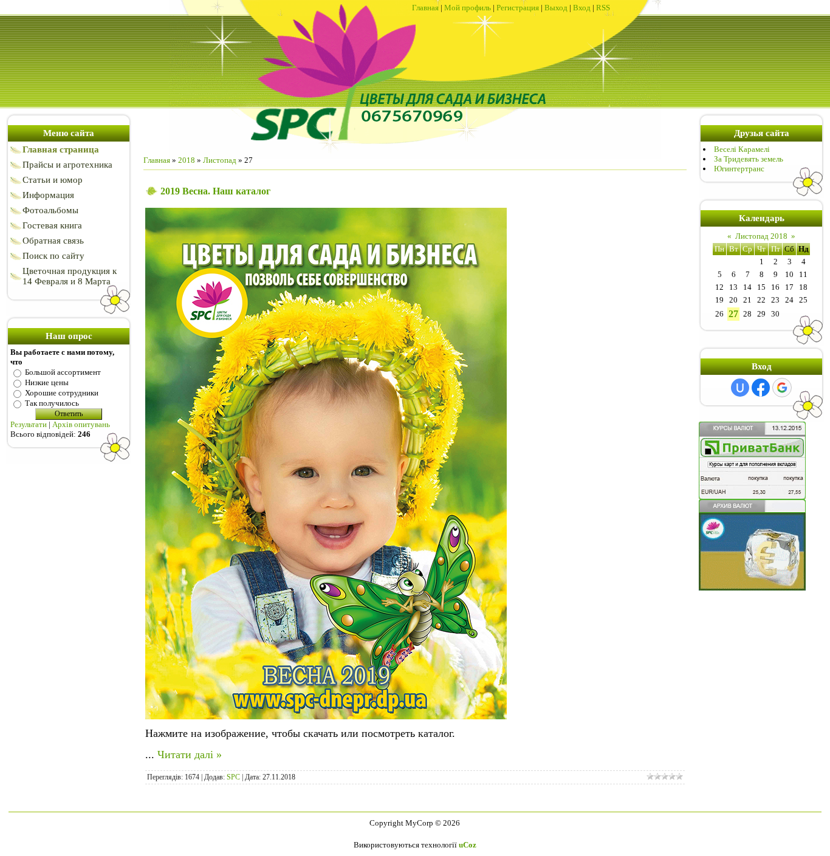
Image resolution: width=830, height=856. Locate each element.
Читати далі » (189, 754)
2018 (186, 160)
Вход (582, 7)
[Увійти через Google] (782, 387)
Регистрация (517, 7)
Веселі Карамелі (742, 149)
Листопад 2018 (761, 236)
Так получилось (52, 403)
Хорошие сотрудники (61, 392)
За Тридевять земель (748, 158)
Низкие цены (47, 382)
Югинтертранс (739, 168)
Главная (425, 7)
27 (733, 314)
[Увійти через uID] (740, 387)
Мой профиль (467, 7)
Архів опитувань (81, 424)
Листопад (219, 160)
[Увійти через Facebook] (761, 387)
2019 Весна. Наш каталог (215, 191)
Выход (556, 7)
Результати (28, 424)
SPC (233, 777)
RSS (603, 7)
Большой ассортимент (63, 372)
